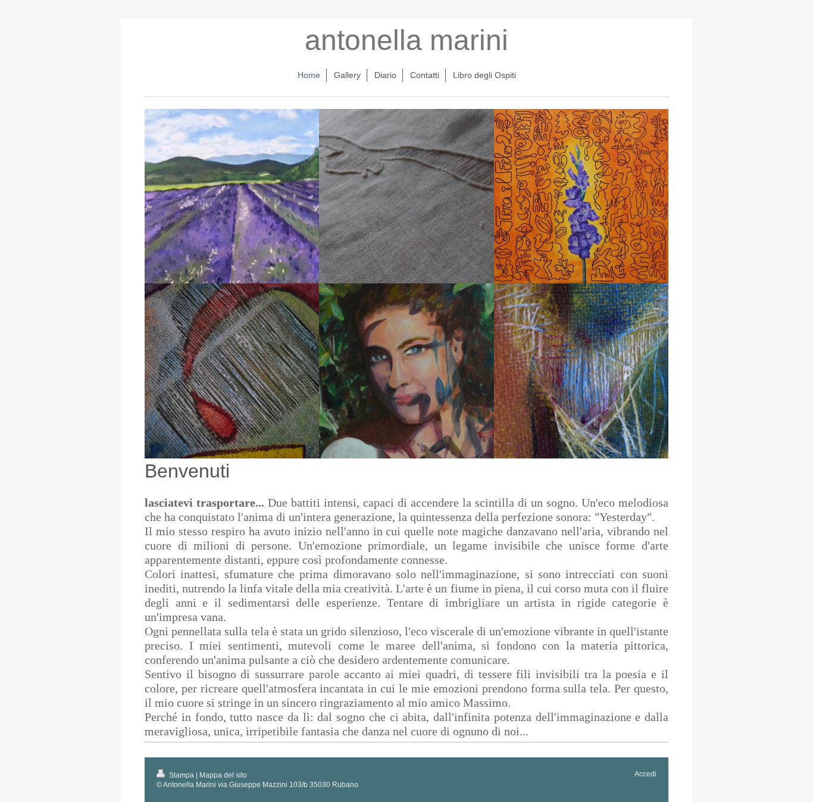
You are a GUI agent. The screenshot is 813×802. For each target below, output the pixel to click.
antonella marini (406, 40)
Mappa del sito (223, 775)
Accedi (645, 774)
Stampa (181, 775)
